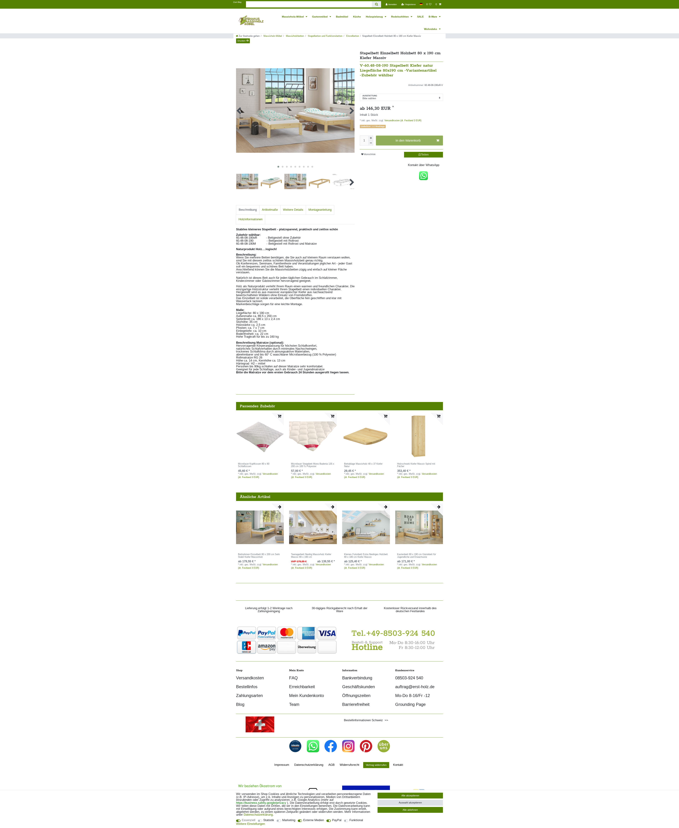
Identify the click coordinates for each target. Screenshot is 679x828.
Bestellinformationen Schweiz (363, 720)
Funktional (356, 820)
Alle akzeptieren (410, 795)
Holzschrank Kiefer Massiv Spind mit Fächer (416, 465)
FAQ (293, 677)
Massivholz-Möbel (293, 16)
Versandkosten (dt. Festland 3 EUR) (402, 120)
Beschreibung (248, 209)
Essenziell (248, 820)
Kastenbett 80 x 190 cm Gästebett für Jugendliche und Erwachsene (416, 555)
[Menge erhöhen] (370, 138)
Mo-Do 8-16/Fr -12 (412, 695)
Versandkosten (250, 677)
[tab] (247, 210)
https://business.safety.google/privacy (261, 802)
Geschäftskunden (358, 686)
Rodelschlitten (400, 16)
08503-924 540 (409, 677)
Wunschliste (369, 154)
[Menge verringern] (370, 143)
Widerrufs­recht (349, 764)
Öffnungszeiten (356, 695)
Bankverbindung (357, 677)
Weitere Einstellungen (250, 824)
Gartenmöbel (320, 16)
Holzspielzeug (375, 16)
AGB (331, 764)
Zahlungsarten (249, 695)
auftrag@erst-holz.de (414, 686)
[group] (313, 436)
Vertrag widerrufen (376, 764)
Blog (240, 704)
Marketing (288, 820)
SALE (420, 16)
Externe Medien (313, 820)
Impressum (281, 764)
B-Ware (433, 16)
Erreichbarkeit (302, 686)
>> (385, 720)
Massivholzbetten (294, 36)
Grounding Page (410, 704)
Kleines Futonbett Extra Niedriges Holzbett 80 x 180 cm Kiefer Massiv (366, 555)
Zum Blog (237, 2)
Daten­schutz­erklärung (308, 764)
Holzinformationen (250, 219)
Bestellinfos (246, 686)
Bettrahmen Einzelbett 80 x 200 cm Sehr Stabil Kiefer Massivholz (259, 555)
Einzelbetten (352, 36)
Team (294, 704)
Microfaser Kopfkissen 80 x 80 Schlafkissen (253, 465)
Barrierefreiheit (356, 704)
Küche (357, 16)
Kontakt (398, 764)
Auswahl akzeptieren (410, 802)
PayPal (336, 820)
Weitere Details (293, 209)
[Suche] (376, 4)
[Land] (421, 4)
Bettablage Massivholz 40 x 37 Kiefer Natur (363, 465)
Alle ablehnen (410, 809)
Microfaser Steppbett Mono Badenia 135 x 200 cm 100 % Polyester (312, 465)
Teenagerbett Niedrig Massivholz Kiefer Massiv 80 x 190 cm (311, 555)
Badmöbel (342, 16)
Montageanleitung (320, 209)
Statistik (268, 820)
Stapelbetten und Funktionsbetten (324, 36)
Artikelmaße (270, 209)
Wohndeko (431, 29)
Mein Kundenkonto (306, 695)
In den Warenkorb (408, 140)
